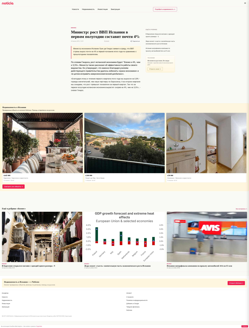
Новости (75, 9)
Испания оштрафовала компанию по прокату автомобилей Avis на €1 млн (199, 265)
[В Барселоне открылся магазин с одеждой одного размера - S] (42, 237)
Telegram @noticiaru (132, 307)
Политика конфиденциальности (136, 300)
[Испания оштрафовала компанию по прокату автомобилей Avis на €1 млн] (207, 237)
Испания (106, 41)
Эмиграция (115, 9)
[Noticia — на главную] (7, 3)
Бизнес (73, 27)
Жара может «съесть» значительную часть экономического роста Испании (117, 265)
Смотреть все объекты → (13, 186)
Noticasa (129, 310)
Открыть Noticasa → (236, 283)
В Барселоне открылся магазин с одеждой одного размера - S (28, 265)
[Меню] (245, 3)
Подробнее (39, 326)
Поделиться (136, 41)
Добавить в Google (132, 303)
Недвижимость (88, 9)
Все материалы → (241, 209)
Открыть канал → (155, 69)
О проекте (129, 297)
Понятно (244, 326)
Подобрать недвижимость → (165, 9)
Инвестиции (103, 9)
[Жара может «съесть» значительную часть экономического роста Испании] (124, 237)
